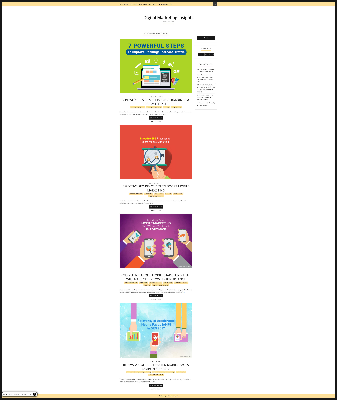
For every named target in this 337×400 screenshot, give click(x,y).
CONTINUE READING (156, 118)
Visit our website (166, 4)
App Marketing (148, 193)
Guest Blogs (168, 193)
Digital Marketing (159, 193)
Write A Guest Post (154, 4)
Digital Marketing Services (181, 282)
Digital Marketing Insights (168, 17)
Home (121, 4)
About (126, 4)
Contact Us (143, 4)
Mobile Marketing (178, 193)
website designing (176, 107)
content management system (154, 107)
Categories (133, 4)
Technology (166, 107)
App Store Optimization (155, 282)
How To (155, 285)
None (159, 121)
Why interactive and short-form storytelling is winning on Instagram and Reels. (205, 97)
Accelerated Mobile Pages (137, 107)
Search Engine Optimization (156, 196)
